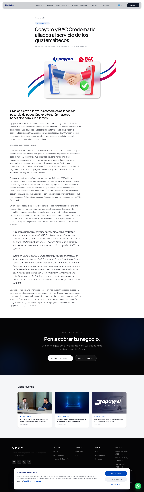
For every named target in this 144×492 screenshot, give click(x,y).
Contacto (106, 5)
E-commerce (78, 451)
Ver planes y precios (59, 358)
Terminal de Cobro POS (61, 459)
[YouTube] (19, 462)
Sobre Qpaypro (100, 455)
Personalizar (116, 484)
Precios (50, 5)
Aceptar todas (116, 473)
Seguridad (98, 459)
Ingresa (132, 5)
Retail (76, 455)
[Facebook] (29, 462)
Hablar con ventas (85, 358)
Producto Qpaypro (42, 23)
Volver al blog (41, 18)
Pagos (55, 451)
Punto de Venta (58, 455)
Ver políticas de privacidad (32, 481)
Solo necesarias (116, 479)
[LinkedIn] (14, 462)
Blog (96, 451)
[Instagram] (24, 462)
